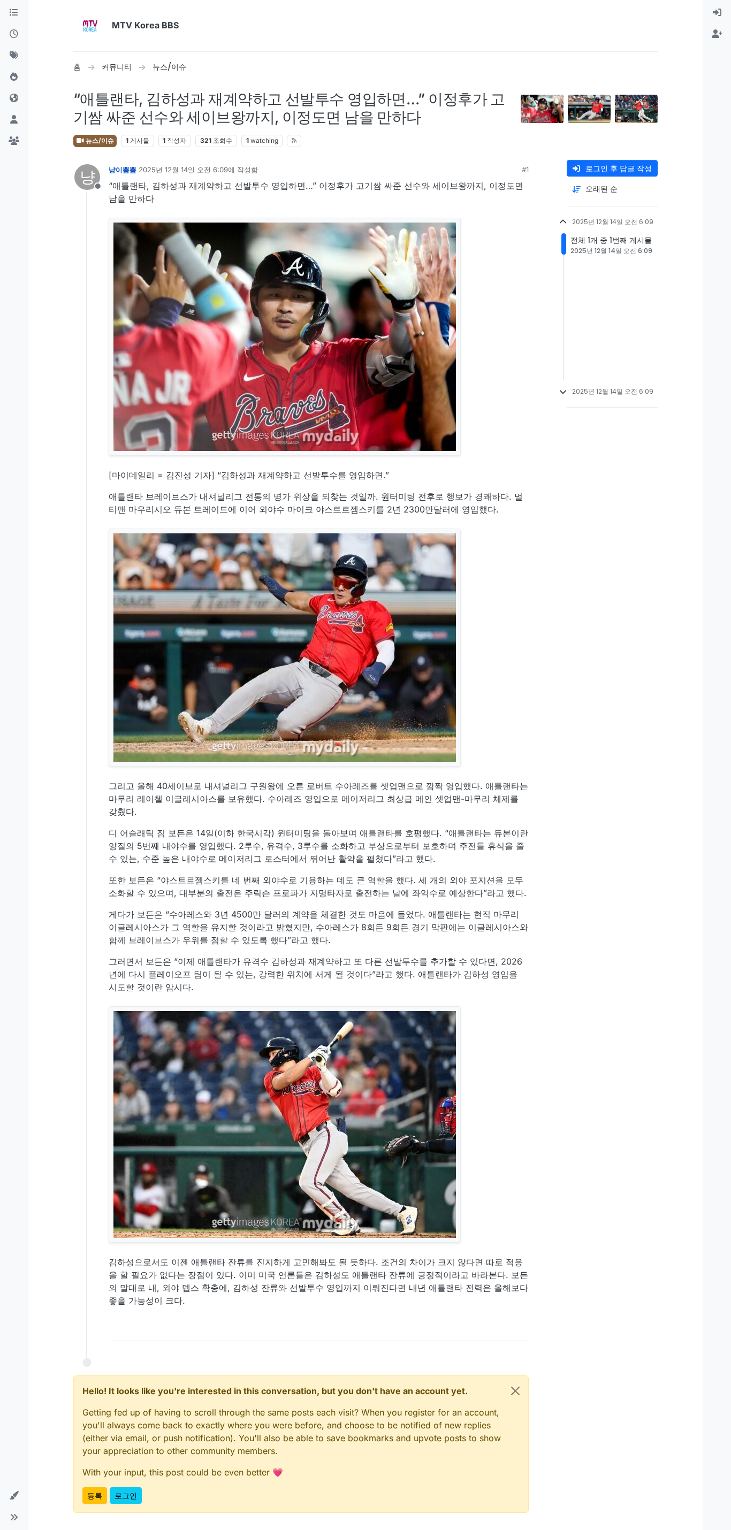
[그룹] (14, 141)
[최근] (14, 34)
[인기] (14, 77)
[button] (14, 1495)
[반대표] (519, 1328)
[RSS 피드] (294, 141)
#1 (525, 169)
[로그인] (717, 12)
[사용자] (14, 119)
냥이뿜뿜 (122, 169)
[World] (14, 98)
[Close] (515, 1391)
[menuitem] (717, 12)
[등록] (717, 34)
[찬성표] (481, 1328)
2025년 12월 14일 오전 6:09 (183, 169)
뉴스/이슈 (99, 140)
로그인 (126, 1495)
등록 (94, 1495)
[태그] (14, 55)
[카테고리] (14, 12)
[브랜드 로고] (90, 26)
